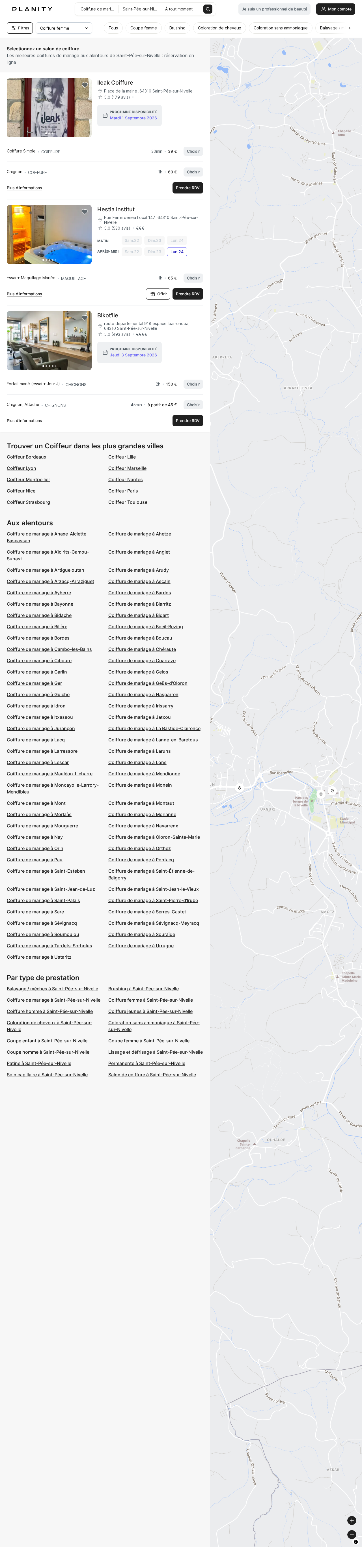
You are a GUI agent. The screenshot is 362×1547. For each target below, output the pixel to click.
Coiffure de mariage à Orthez (139, 848)
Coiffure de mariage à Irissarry (140, 706)
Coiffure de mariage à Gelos (138, 672)
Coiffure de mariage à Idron (36, 706)
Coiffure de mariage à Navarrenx (143, 826)
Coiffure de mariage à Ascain (139, 581)
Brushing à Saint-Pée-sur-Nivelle (143, 988)
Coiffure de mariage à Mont (36, 803)
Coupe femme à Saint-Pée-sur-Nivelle (148, 1040)
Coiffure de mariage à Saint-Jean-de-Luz (51, 889)
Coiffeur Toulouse (127, 502)
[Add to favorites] (84, 85)
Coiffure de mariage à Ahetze (139, 534)
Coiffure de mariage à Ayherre (39, 592)
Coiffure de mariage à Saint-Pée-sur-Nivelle (53, 1000)
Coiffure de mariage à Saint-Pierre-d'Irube (153, 900)
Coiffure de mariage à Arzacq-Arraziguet (50, 581)
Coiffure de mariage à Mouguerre (42, 826)
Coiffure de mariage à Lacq (36, 740)
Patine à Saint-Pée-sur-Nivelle (39, 1063)
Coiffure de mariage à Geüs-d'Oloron (148, 683)
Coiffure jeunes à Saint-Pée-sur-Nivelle (150, 1011)
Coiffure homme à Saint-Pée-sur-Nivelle (50, 1011)
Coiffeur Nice (21, 491)
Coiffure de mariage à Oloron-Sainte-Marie (154, 837)
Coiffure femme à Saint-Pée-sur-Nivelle (150, 1000)
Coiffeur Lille (122, 457)
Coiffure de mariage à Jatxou (139, 717)
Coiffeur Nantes (125, 479)
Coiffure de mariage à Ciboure (39, 660)
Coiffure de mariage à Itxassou (40, 717)
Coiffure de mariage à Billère (37, 626)
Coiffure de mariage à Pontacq (141, 859)
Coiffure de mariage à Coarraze (142, 660)
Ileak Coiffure (115, 82)
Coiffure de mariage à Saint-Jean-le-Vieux (153, 889)
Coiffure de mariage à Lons (137, 762)
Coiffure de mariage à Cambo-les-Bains (49, 649)
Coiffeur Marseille (127, 468)
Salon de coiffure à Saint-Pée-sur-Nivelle (152, 1074)
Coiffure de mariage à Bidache (39, 615)
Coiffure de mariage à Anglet (139, 552)
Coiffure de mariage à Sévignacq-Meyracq (153, 923)
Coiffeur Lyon (21, 468)
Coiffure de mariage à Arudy (138, 570)
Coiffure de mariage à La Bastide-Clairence (154, 728)
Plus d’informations (24, 187)
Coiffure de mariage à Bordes (38, 638)
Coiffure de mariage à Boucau (140, 638)
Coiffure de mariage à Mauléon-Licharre (49, 773)
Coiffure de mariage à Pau (35, 859)
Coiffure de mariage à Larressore (42, 751)
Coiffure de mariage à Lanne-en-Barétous (153, 740)
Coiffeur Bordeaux (26, 457)
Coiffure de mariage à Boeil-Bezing (145, 626)
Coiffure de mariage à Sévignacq (42, 923)
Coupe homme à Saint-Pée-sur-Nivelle (48, 1052)
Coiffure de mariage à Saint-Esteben (46, 871)
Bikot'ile (107, 315)
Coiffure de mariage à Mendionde (144, 773)
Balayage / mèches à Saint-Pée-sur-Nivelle (52, 988)
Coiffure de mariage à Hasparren (143, 694)
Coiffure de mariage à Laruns (139, 751)
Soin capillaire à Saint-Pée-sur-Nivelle (47, 1074)
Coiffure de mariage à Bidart (138, 615)
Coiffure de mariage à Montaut (141, 803)
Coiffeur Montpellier (28, 479)
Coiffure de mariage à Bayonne (40, 604)
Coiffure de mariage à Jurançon (41, 728)
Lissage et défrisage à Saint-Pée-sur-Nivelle (155, 1052)
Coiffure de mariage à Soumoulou (43, 934)
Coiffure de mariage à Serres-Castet (147, 912)
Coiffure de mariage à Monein (140, 785)
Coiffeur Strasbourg (28, 502)
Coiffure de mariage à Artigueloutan (45, 570)
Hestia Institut (116, 209)
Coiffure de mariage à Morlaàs (39, 814)
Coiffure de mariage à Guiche (38, 694)
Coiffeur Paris (123, 491)
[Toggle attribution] (355, 1542)
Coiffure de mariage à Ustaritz (39, 957)
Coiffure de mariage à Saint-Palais (43, 900)
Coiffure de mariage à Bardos (139, 592)
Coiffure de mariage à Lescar (38, 762)
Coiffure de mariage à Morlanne (142, 814)
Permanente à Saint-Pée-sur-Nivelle (146, 1063)
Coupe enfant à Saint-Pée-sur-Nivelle (47, 1040)
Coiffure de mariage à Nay (35, 837)
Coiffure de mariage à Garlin (37, 672)
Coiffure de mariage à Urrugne (141, 945)
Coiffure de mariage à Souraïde (141, 934)
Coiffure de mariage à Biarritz (139, 604)
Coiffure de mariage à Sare (35, 912)
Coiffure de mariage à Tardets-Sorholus (49, 945)
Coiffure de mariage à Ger (34, 683)
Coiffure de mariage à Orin (35, 848)
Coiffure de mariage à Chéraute (142, 649)
